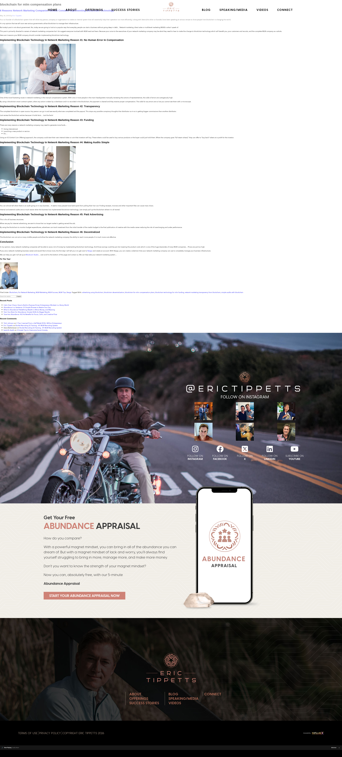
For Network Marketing (26, 292)
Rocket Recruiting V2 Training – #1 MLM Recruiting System (36, 325)
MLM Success (53, 292)
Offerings (94, 10)
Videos (262, 10)
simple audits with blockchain (232, 292)
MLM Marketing (41, 292)
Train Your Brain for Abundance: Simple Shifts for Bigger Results (27, 312)
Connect (285, 10)
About (71, 10)
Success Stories (125, 10)
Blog (206, 10)
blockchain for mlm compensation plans (139, 292)
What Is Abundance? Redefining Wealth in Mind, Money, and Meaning (29, 309)
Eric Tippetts (8, 325)
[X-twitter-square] (245, 449)
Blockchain (13, 292)
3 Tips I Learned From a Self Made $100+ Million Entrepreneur (39, 323)
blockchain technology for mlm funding (169, 292)
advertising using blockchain (92, 292)
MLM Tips (62, 292)
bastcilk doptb (9, 330)
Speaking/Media (233, 10)
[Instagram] (195, 449)
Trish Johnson (9, 323)
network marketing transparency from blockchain (203, 292)
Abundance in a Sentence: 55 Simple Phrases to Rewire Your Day (27, 307)
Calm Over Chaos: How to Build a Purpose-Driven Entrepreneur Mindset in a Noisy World (36, 305)
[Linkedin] (269, 449)
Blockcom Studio (32, 254)
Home (52, 10)
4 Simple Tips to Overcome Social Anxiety (32, 330)
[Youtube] (294, 449)
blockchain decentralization (114, 292)
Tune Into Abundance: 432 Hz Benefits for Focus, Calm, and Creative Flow (30, 314)
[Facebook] (220, 449)
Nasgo (89, 251)
